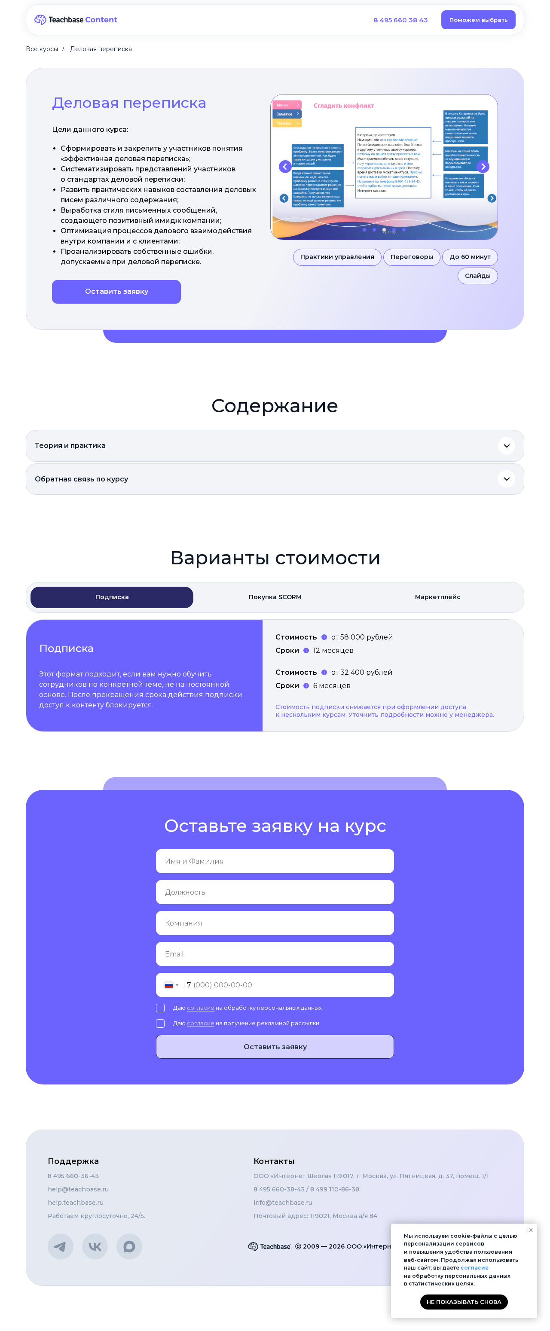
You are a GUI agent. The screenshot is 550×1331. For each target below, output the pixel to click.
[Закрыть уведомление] (530, 1230)
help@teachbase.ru (78, 1189)
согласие (200, 1007)
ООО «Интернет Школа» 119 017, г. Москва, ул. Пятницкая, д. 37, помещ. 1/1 (371, 1176)
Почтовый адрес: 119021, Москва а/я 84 (315, 1216)
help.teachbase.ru (76, 1202)
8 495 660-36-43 (73, 1176)
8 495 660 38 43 (400, 20)
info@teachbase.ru (283, 1202)
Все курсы (42, 49)
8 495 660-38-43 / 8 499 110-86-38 (306, 1189)
